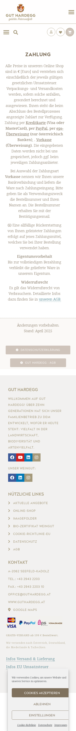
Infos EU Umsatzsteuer (27, 666)
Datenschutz (45, 725)
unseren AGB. (50, 299)
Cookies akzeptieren (42, 692)
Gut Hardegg (23, 389)
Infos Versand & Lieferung (30, 658)
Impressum (60, 725)
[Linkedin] (28, 457)
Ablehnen (42, 704)
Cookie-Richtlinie (26, 725)
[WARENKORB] (70, 32)
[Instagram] (36, 457)
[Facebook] (12, 457)
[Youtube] (20, 457)
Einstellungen (42, 715)
